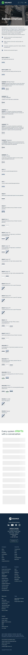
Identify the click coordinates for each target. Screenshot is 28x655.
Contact (3, 616)
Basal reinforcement (5, 570)
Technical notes (5, 603)
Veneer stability (5, 581)
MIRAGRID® (16, 579)
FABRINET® (16, 572)
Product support (5, 618)
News (3, 556)
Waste (15, 550)
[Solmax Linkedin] (8, 525)
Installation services (18, 581)
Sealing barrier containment (4, 576)
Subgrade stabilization (6, 583)
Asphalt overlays (5, 578)
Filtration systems (5, 585)
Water (15, 552)
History (3, 550)
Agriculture (16, 559)
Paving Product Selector (19, 601)
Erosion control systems (6, 569)
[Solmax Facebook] (16, 525)
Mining (15, 556)
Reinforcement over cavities (5, 573)
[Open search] (21, 2)
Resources (4, 596)
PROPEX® (16, 574)
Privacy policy (4, 644)
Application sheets (5, 606)
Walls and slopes (5, 586)
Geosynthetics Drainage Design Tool (19, 599)
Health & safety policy (6, 643)
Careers (3, 559)
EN (25, 2)
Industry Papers (5, 610)
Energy (15, 554)
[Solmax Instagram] (19, 525)
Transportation (17, 549)
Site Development (17, 557)
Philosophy (4, 552)
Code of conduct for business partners (9, 641)
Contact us (14, 541)
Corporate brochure (5, 561)
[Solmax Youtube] (12, 525)
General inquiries (5, 626)
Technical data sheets (6, 605)
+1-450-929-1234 (14, 537)
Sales (3, 624)
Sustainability (4, 554)
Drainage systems (5, 580)
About (3, 549)
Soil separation (4, 588)
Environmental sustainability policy (8, 639)
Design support (4, 620)
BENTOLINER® (17, 577)
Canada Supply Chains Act (7, 646)
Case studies (4, 600)
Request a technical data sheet (6, 622)
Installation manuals (5, 601)
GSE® (15, 569)
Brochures (4, 608)
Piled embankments (5, 590)
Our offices (4, 628)
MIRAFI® (16, 570)
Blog (2, 598)
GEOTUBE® (16, 576)
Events (3, 557)
